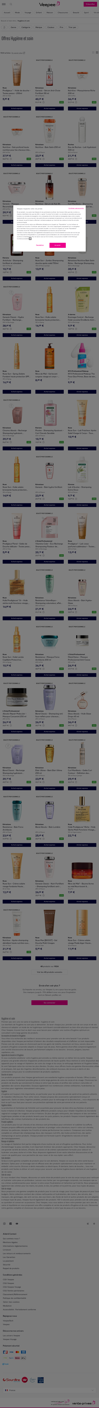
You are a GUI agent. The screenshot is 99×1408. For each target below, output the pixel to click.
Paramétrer (40, 245)
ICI (30, 239)
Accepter (58, 245)
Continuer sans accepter (76, 208)
